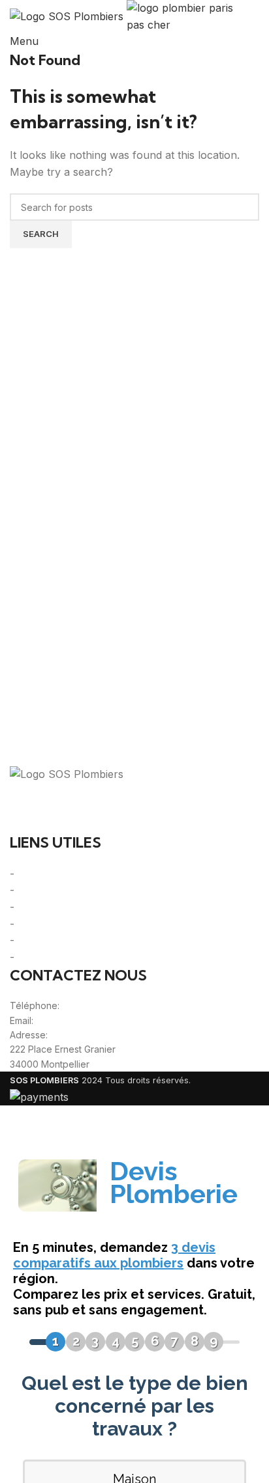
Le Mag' (37, 940)
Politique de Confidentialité (82, 906)
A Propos (41, 873)
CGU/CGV (42, 923)
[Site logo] (68, 15)
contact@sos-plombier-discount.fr (109, 1020)
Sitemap (37, 956)
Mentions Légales (61, 889)
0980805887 (91, 1005)
